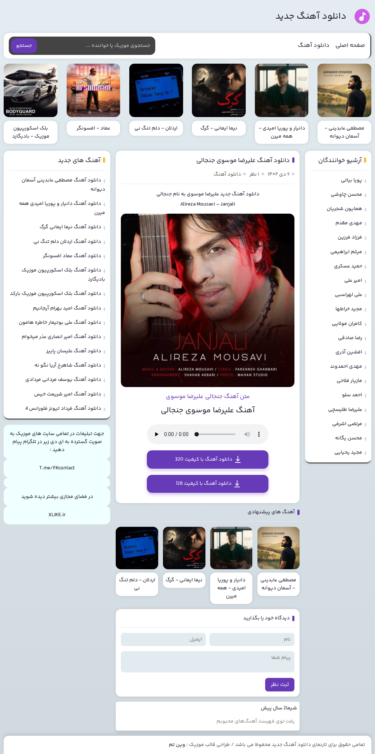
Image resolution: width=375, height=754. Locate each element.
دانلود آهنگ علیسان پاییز (73, 351)
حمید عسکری (348, 266)
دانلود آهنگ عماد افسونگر (72, 256)
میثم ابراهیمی (346, 252)
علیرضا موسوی (203, 194)
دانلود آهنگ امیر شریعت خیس (67, 394)
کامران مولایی (347, 324)
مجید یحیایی (348, 453)
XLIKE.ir (57, 515)
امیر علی (353, 281)
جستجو (24, 46)
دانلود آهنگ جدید (310, 17)
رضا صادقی (350, 338)
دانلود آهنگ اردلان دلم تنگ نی (67, 242)
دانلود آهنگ (314, 45)
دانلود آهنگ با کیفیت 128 (203, 484)
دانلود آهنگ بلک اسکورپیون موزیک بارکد (55, 294)
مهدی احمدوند (346, 367)
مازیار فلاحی (349, 381)
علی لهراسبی (348, 295)
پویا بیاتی (351, 180)
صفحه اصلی (350, 45)
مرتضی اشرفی (347, 424)
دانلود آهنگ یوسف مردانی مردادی (63, 380)
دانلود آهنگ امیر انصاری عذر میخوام (61, 337)
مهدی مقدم (348, 223)
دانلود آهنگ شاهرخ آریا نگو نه (67, 365)
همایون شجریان (344, 209)
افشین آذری (348, 352)
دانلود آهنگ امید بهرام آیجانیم (67, 308)
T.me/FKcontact (57, 468)
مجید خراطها (348, 309)
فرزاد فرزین (350, 237)
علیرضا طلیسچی (345, 410)
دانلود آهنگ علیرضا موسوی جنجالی (243, 160)
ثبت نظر (280, 684)
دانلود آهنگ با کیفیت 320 (203, 459)
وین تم (177, 745)
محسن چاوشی (346, 195)
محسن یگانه (348, 438)
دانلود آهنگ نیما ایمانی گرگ (70, 227)
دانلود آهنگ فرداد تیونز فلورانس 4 (63, 409)
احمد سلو (352, 395)
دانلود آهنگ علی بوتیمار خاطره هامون (60, 323)
